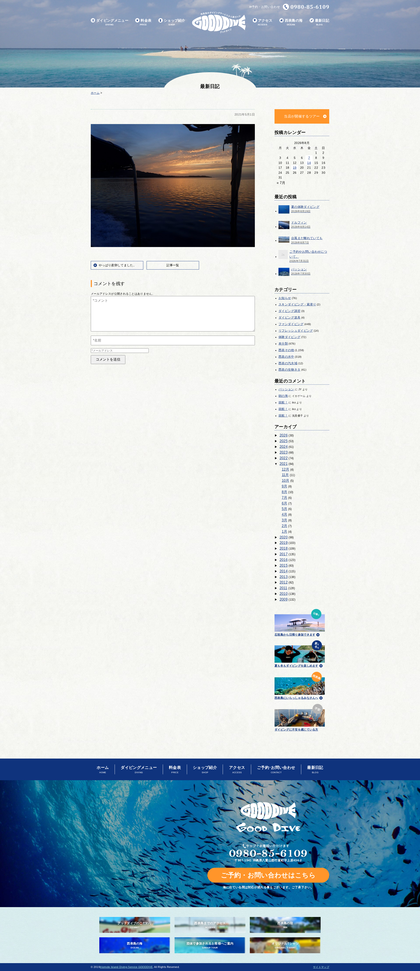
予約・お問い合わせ (266, 7)
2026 (284, 435)
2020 (284, 537)
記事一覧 (172, 265)
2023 (284, 452)
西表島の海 (294, 22)
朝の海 (283, 396)
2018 (284, 548)
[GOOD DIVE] (268, 817)
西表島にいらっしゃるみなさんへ (296, 697)
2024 (284, 447)
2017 (284, 554)
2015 (284, 565)
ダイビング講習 (289, 311)
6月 (284, 503)
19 (295, 167)
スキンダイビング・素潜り (297, 304)
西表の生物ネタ (289, 369)
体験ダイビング (289, 337)
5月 (284, 509)
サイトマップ (321, 967)
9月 (284, 486)
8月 (284, 492)
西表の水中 (286, 356)
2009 (284, 599)
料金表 (145, 22)
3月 (284, 520)
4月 (284, 514)
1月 (284, 531)
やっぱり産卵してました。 (117, 265)
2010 (284, 594)
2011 (283, 588)
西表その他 (286, 350)
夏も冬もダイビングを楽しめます (296, 665)
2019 (284, 543)
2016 (284, 560)
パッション (286, 389)
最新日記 (322, 22)
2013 (284, 577)
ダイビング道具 (289, 317)
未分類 (283, 343)
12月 (285, 469)
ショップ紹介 (174, 22)
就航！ (283, 402)
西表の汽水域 (287, 363)
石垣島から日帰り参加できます (295, 634)
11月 (285, 475)
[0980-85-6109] (306, 7)
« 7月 (281, 183)
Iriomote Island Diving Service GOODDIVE (126, 967)
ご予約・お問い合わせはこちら (268, 875)
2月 (284, 526)
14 (309, 163)
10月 (285, 480)
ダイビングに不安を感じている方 (296, 729)
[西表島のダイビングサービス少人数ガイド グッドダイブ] (219, 22)
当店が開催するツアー (302, 116)
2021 (284, 464)
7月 (284, 498)
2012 (284, 582)
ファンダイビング (291, 324)
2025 (284, 441)
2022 (284, 458)
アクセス (265, 22)
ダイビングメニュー (112, 22)
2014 (284, 571)
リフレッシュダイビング (295, 330)
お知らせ (284, 298)
